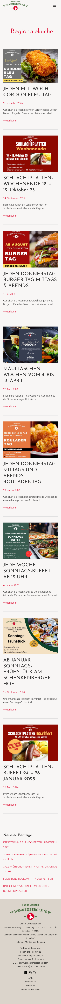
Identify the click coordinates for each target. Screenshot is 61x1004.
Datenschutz (30, 985)
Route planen (38, 959)
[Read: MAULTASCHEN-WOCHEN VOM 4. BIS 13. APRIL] (30, 344)
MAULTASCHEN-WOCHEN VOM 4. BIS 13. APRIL (28, 374)
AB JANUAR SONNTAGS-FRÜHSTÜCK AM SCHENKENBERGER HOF (27, 672)
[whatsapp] (35, 972)
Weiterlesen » (10, 120)
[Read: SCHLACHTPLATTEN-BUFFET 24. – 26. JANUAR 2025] (30, 742)
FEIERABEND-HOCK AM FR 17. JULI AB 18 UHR (28, 878)
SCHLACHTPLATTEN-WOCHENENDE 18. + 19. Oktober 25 (28, 184)
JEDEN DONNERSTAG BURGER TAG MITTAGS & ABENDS (30, 280)
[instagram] (30, 972)
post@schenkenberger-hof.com (33, 963)
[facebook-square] (26, 972)
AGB (30, 978)
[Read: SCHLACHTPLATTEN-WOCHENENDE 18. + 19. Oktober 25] (30, 153)
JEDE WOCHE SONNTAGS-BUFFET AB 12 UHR (27, 571)
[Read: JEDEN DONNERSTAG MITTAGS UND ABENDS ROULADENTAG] (30, 439)
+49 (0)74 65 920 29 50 (34, 966)
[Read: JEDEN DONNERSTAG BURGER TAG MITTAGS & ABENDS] (30, 248)
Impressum (30, 981)
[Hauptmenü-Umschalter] (54, 5)
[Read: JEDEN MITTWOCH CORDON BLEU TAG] (30, 65)
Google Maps (24, 959)
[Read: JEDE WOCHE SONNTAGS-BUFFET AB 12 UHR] (30, 540)
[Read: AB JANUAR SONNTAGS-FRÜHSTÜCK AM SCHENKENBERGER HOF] (30, 635)
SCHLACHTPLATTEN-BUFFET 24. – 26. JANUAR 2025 (28, 773)
